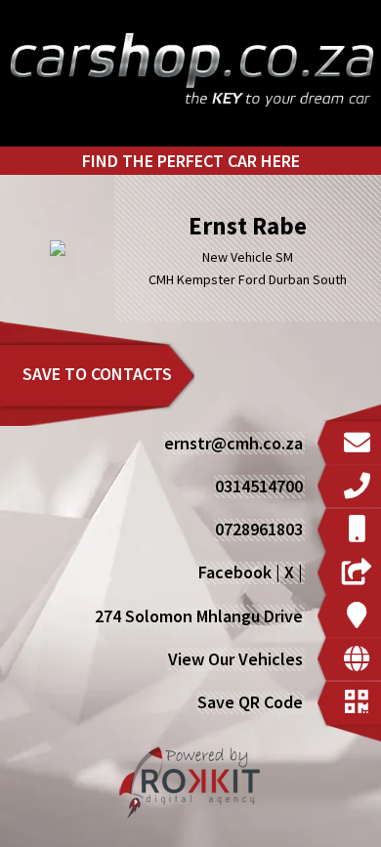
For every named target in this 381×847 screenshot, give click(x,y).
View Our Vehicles (235, 659)
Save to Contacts (97, 373)
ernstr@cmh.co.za (233, 443)
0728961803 (259, 529)
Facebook (235, 572)
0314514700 (259, 486)
